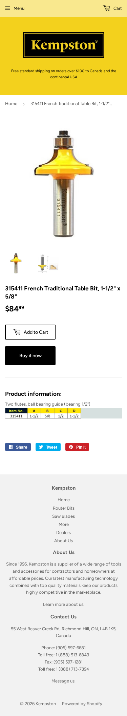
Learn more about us (63, 604)
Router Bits (64, 508)
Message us (63, 680)
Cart (117, 8)
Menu (19, 8)
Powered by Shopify (82, 703)
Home (11, 103)
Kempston (46, 703)
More (64, 524)
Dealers (63, 532)
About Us (63, 540)
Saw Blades (63, 516)
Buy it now (30, 356)
